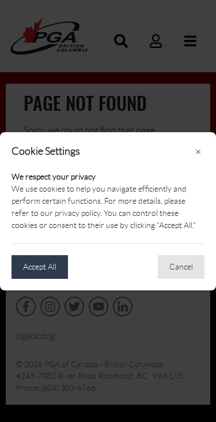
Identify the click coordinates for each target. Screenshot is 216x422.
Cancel (181, 266)
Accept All (39, 266)
